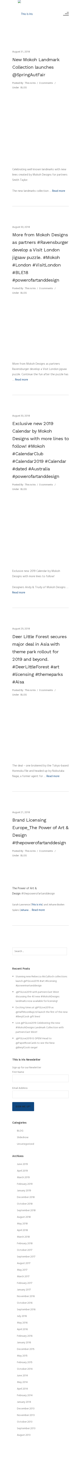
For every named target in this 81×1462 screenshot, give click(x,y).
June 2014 (22, 1375)
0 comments (46, 83)
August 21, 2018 (21, 812)
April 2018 (22, 1230)
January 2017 (24, 1290)
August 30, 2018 (21, 227)
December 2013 (25, 1409)
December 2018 (26, 1197)
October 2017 (24, 1250)
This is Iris (36, 904)
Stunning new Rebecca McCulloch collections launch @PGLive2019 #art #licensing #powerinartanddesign (41, 981)
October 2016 (24, 1303)
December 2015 (25, 1349)
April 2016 (22, 1329)
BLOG (23, 87)
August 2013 (24, 1435)
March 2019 (23, 1177)
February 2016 (24, 1336)
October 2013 (24, 1422)
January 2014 (24, 1402)
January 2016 (24, 1342)
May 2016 (22, 1323)
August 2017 (23, 1263)
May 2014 (22, 1382)
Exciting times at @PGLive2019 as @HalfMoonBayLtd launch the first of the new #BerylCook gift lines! (42, 1012)
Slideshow (22, 1137)
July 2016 (22, 1316)
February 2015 (24, 1362)
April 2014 (22, 1389)
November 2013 (26, 1415)
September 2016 (26, 1309)
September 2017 (26, 1257)
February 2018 (25, 1243)
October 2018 (25, 1204)
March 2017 (23, 1276)
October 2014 (25, 1369)
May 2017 (22, 1270)
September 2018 (26, 1210)
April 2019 (22, 1171)
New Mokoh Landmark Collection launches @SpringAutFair (35, 67)
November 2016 (26, 1296)
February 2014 (25, 1395)
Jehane (25, 910)
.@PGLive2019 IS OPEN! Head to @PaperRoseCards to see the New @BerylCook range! (35, 1043)
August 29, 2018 (21, 628)
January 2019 (24, 1191)
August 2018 (24, 1217)
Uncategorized (25, 1144)
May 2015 (22, 1356)
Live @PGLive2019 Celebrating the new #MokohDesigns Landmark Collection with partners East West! (40, 1027)
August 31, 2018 (21, 51)
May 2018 (22, 1224)
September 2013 (26, 1428)
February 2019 (25, 1184)
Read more (58, 191)
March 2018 (23, 1237)
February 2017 (24, 1283)
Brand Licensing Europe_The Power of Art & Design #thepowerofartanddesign (40, 831)
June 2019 (22, 1164)
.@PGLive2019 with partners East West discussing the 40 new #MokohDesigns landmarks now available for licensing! (37, 996)
